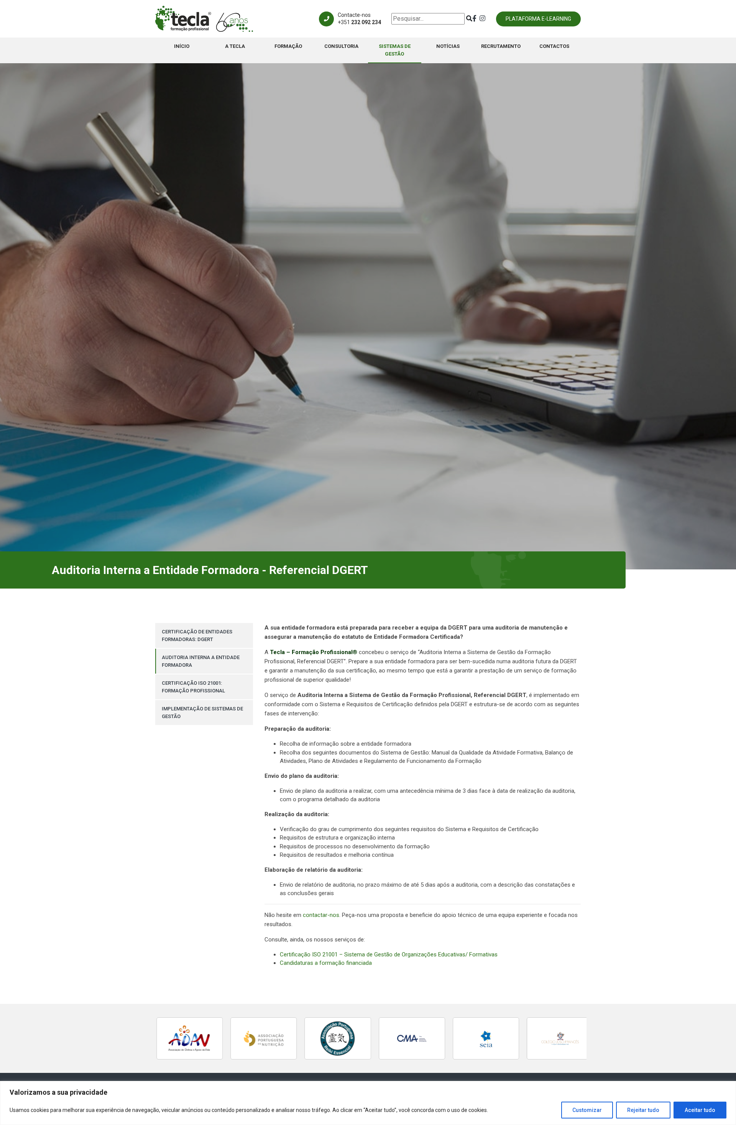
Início (181, 46)
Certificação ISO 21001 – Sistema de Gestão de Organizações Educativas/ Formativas (389, 954)
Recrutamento (501, 46)
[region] (368, 1103)
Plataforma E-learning (538, 19)
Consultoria (341, 46)
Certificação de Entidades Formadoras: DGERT (197, 635)
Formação (288, 46)
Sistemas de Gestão (395, 50)
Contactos (554, 46)
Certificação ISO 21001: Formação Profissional (193, 687)
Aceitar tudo (700, 1110)
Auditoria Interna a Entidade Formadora (201, 661)
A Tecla (235, 46)
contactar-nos (321, 915)
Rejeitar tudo (643, 1110)
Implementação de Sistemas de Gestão (202, 712)
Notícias (448, 46)
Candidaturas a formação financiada (326, 962)
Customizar (587, 1110)
